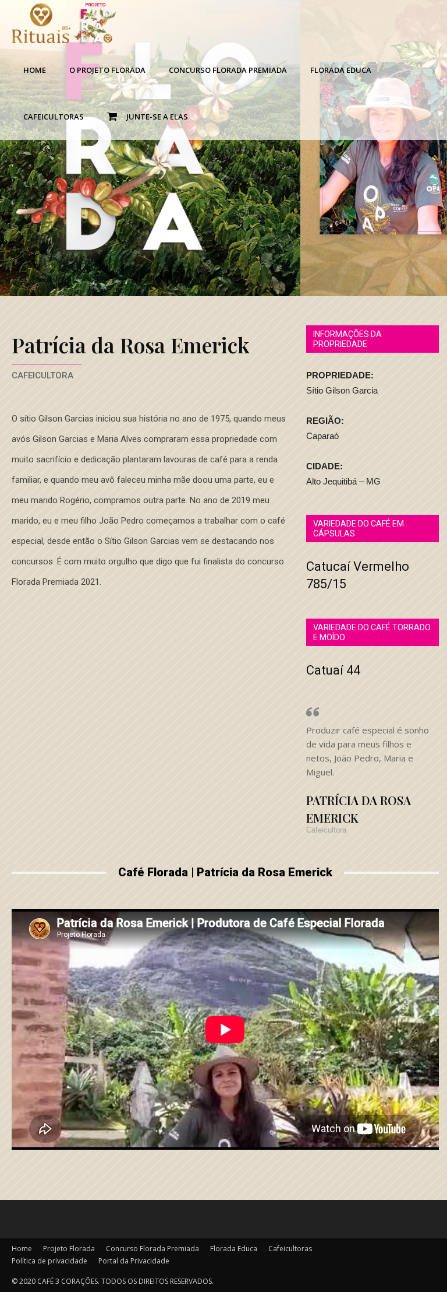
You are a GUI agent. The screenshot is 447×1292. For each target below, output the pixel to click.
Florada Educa (340, 70)
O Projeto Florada (107, 70)
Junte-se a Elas (155, 116)
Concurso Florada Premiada (228, 70)
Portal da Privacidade (133, 1261)
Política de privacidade (49, 1261)
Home (34, 70)
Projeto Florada (69, 1249)
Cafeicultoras (53, 116)
